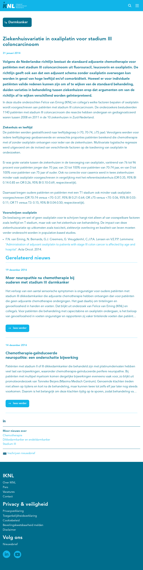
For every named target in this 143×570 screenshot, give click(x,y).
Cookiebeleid (11, 520)
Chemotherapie (12, 435)
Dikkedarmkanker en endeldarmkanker (26, 439)
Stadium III (9, 444)
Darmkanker (18, 22)
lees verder (19, 328)
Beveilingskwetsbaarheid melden (23, 525)
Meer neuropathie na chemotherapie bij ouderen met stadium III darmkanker (40, 280)
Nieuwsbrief (10, 544)
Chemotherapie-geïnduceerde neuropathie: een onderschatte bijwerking (42, 356)
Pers (5, 487)
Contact (8, 496)
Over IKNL (9, 482)
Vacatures (9, 492)
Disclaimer (9, 530)
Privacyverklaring (13, 511)
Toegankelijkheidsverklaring (20, 516)
